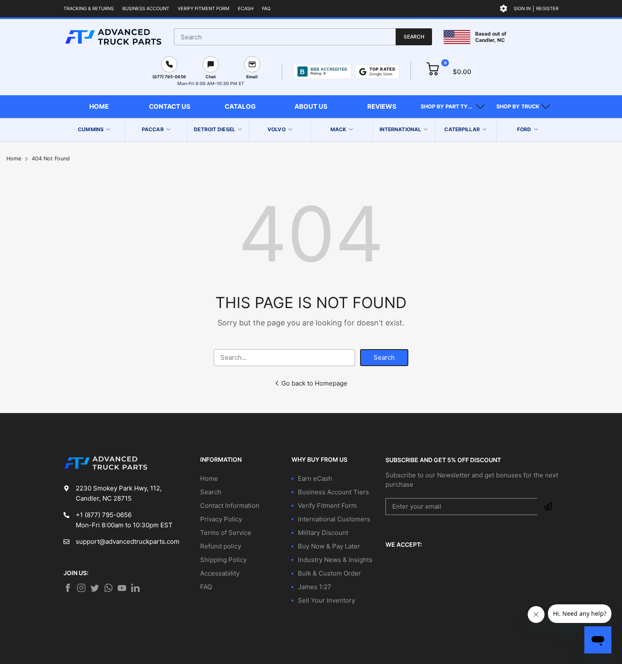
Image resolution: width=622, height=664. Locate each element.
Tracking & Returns (88, 8)
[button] (452, 106)
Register (547, 8)
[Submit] (548, 506)
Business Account (145, 8)
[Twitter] (81, 588)
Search (384, 357)
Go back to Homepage (314, 383)
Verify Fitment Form (203, 8)
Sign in (522, 8)
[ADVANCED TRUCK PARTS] (113, 37)
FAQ (266, 8)
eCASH (245, 8)
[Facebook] (67, 588)
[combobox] (303, 36)
